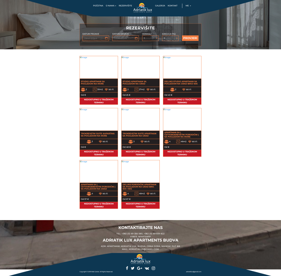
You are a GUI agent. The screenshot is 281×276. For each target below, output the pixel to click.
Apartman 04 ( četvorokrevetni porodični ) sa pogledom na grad (98, 186)
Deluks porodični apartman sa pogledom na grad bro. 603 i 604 (139, 186)
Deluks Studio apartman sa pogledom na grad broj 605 (181, 82)
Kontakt (172, 5)
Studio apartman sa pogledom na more (93, 82)
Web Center (95, 271)
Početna (98, 5)
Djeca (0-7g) (169, 34)
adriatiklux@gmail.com (193, 271)
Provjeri (190, 38)
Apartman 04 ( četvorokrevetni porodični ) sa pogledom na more (181, 134)
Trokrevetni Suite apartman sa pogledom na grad (139, 134)
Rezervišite (125, 5)
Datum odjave (120, 34)
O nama (110, 5)
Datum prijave (90, 34)
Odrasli (146, 34)
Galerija (160, 5)
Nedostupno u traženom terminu (99, 101)
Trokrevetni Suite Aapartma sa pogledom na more (98, 134)
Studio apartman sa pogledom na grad (134, 82)
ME (187, 5)
